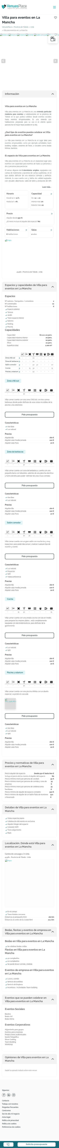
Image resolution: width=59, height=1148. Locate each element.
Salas (33, 230)
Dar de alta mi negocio (10, 1114)
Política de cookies (9, 1124)
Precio (9, 213)
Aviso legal (6, 1117)
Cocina (7, 368)
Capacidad (36, 193)
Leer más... (46, 187)
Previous (3, 61)
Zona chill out (10, 358)
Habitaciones (12, 230)
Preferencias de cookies (11, 1127)
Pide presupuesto (29, 414)
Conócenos (6, 1111)
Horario (10, 193)
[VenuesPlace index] (16, 7)
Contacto (5, 1101)
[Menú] (54, 7)
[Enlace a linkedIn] (9, 1095)
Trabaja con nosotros (10, 1104)
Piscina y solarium (11, 371)
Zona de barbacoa (11, 361)
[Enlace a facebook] (4, 1095)
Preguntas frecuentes (10, 1107)
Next (56, 61)
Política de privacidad (10, 1120)
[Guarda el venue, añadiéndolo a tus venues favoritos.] (55, 17)
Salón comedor (10, 365)
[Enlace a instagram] (14, 1095)
